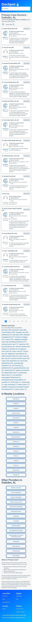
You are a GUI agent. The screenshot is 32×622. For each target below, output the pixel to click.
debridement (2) (7, 368)
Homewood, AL (16, 432)
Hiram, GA (16, 465)
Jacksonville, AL (16, 418)
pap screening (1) (10, 384)
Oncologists (16, 521)
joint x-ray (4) (24, 356)
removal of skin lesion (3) (20, 358)
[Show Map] (3, 24)
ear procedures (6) (8, 347)
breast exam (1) (23, 384)
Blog (3, 599)
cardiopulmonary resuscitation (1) (14, 380)
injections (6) (24, 344)
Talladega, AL (16, 446)
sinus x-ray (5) (17, 351)
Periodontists (16, 541)
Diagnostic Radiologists (16, 497)
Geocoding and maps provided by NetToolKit (14, 615)
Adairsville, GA (16, 470)
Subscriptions (6, 602)
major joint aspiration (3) (10, 361)
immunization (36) (8, 332)
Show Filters (9, 24)
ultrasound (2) (9, 370)
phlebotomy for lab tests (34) (12, 335)
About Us (4, 596)
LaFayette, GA (16, 474)
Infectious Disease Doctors (16, 502)
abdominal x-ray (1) (11, 373)
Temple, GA (16, 427)
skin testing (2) (17, 366)
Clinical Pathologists (16, 492)
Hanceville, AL (16, 399)
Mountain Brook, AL (16, 437)
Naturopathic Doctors (16, 511)
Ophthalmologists (16, 525)
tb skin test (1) (15, 382)
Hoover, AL (16, 408)
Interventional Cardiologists (16, 506)
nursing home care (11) (10, 344)
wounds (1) (6, 382)
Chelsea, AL (16, 451)
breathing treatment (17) (17, 342)
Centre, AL (16, 460)
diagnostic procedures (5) (17, 354)
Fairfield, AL (16, 403)
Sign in (4, 608)
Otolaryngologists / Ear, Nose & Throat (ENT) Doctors (16, 536)
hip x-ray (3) (6, 358)
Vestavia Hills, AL (16, 413)
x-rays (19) (9, 339)
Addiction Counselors (16, 487)
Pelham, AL (16, 456)
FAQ (17, 599)
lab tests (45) (6, 330)
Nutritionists (16, 516)
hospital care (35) (22, 332)
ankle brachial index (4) (10, 356)
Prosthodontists (16, 551)
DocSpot (8, 4)
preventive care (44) (19, 330)
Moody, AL (16, 422)
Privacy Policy (19, 608)
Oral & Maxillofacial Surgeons (16, 530)
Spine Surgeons (16, 555)
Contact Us (19, 596)
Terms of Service (20, 612)
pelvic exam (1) (21, 389)
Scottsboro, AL (16, 441)
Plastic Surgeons (16, 546)
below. (13, 21)
